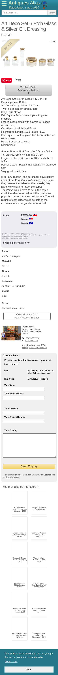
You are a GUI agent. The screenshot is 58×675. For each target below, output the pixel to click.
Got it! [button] (29, 669)
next (54, 60)
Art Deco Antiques (11, 256)
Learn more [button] (11, 661)
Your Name (9, 385)
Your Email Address (14, 394)
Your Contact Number (14, 417)
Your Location (11, 409)
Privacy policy (12, 477)
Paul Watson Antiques (13, 308)
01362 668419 (31, 341)
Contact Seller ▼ (29, 90)
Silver (38, 98)
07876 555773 (32, 338)
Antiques (24, 3)
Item (6, 371)
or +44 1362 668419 (38, 347)
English (5, 276)
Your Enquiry (10, 430)
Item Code (9, 379)
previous (3, 60)
